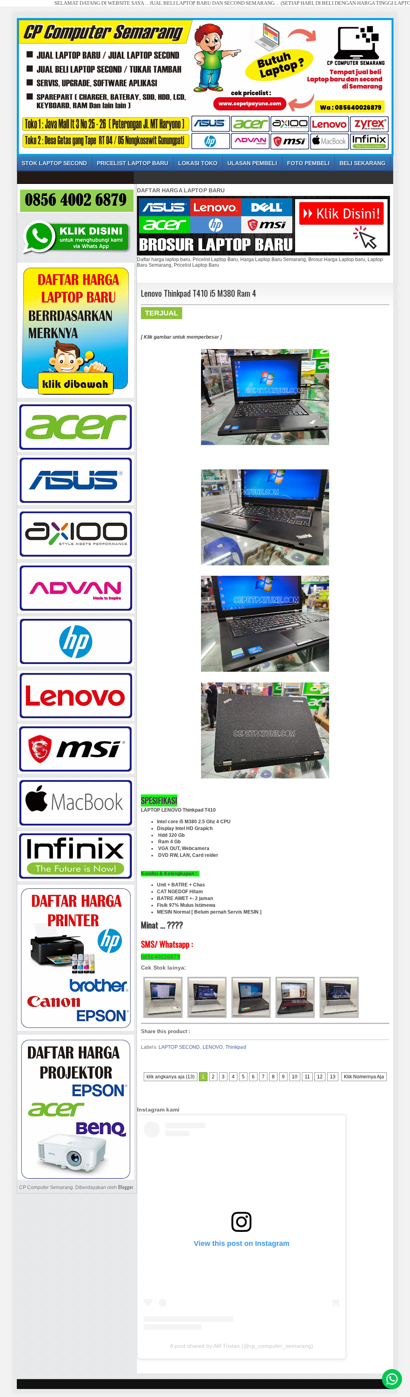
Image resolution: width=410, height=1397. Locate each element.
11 (307, 1077)
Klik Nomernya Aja (364, 1077)
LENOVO (213, 1047)
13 (333, 1077)
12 (320, 1077)
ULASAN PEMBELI (252, 163)
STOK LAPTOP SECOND (54, 163)
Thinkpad (235, 1047)
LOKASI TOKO (197, 163)
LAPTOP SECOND (179, 1047)
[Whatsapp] (392, 1379)
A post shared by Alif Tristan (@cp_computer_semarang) (241, 1346)
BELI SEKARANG (363, 163)
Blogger (125, 1186)
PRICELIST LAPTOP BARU (132, 163)
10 (294, 1077)
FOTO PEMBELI (308, 163)
